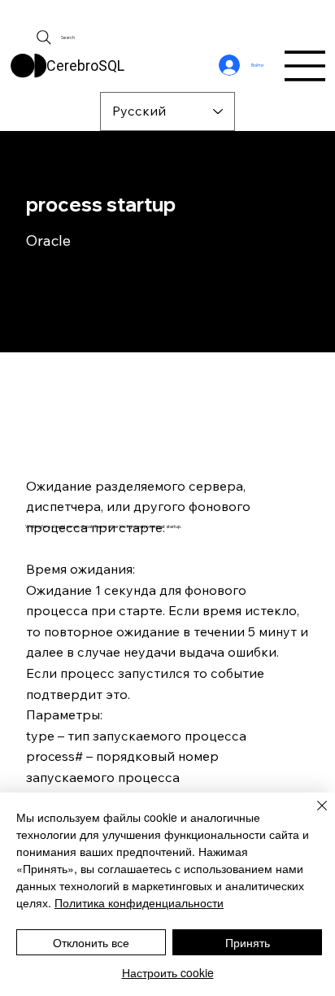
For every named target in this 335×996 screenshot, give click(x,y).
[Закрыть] (312, 815)
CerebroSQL (85, 65)
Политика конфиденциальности (139, 902)
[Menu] (306, 66)
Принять (247, 942)
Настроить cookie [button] (168, 972)
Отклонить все (91, 942)
